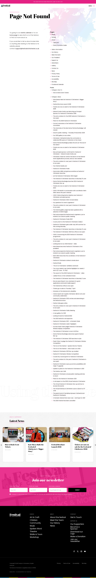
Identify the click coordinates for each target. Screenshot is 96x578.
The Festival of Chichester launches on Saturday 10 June (69, 229)
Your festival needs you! (60, 166)
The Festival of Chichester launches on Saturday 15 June (69, 178)
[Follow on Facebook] (74, 551)
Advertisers (55, 63)
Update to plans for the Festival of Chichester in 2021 (68, 368)
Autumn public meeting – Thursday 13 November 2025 (69, 133)
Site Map (54, 82)
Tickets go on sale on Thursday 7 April (64, 288)
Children (34, 520)
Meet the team (56, 55)
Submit (77, 490)
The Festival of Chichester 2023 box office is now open (69, 232)
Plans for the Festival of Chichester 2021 (64, 378)
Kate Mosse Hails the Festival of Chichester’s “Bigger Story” (36, 448)
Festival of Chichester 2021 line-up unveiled (65, 351)
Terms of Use (55, 76)
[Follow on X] (77, 551)
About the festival (58, 517)
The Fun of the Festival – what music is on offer (67, 348)
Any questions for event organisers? (63, 202)
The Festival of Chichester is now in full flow (65, 331)
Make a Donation (78, 536)
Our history (55, 52)
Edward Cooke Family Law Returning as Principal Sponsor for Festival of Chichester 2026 (67, 112)
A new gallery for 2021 (59, 313)
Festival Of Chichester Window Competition (66, 354)
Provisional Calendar (58, 84)
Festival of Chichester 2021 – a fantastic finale (66, 321)
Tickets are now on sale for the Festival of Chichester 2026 (83, 447)
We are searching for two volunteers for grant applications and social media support (66, 282)
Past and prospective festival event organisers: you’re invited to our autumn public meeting (69, 215)
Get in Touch (76, 517)
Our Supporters (77, 524)
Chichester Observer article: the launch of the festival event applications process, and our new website (69, 157)
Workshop (34, 537)
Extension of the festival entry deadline (64, 291)
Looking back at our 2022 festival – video (65, 244)
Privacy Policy (56, 74)
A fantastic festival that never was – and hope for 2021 (69, 398)
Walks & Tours (36, 534)
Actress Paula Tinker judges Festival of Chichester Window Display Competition (67, 327)
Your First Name (14, 486)
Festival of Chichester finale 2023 (63, 219)
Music (32, 526)
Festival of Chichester (24, 563)
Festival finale (57, 263)
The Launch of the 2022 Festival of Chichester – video (68, 273)
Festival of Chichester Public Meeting (64, 310)
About (53, 40)
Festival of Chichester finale (61, 168)
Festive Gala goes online (60, 303)
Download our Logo (76, 532)
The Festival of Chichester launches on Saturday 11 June (69, 278)
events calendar (26, 33)
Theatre (33, 531)
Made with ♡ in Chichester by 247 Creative (20, 571)
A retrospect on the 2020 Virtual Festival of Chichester (69, 381)
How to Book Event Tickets (61, 93)
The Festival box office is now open (63, 286)
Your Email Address (54, 486)
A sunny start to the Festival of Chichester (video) (67, 222)
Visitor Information (57, 49)
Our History (55, 523)
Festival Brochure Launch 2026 (62, 104)
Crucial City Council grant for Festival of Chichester (68, 357)
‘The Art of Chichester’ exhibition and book (65, 266)
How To (60, 90)
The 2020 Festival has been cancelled (64, 400)
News (53, 71)
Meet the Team (57, 520)
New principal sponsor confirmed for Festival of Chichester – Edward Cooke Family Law (67, 153)
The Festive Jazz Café (59, 371)
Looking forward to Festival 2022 (62, 316)
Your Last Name (33, 486)
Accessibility (55, 79)
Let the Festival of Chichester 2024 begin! (65, 176)
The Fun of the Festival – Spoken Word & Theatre (67, 346)
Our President (56, 57)
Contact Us (55, 68)
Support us (55, 60)
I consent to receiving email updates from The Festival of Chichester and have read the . (41, 494)
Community (35, 523)
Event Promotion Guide (60, 45)
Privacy (59, 563)
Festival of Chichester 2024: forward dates (65, 200)
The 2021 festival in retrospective (62, 318)
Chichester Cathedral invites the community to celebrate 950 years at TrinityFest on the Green (67, 139)
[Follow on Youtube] (84, 551)
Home (53, 34)
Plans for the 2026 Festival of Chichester (65, 121)
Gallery (54, 65)
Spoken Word (36, 528)
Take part (56, 42)
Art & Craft (34, 517)
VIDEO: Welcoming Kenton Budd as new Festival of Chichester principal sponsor (67, 196)
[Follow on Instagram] (81, 551)
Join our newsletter (75, 540)
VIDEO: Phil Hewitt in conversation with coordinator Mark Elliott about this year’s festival (69, 191)
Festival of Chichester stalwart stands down (66, 260)
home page (13, 35)
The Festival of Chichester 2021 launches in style (67, 338)
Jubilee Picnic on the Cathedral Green (64, 276)
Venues (54, 37)
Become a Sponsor (75, 528)
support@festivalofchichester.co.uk (27, 48)
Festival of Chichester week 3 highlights (64, 324)
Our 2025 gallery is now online (61, 135)
